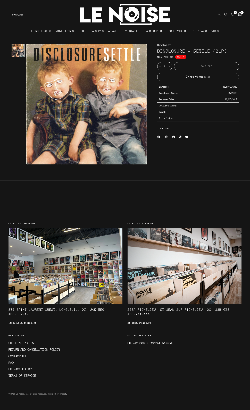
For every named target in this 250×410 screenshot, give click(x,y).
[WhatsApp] (181, 137)
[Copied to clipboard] (187, 137)
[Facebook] (159, 137)
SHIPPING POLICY (21, 343)
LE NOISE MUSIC (41, 31)
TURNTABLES (132, 31)
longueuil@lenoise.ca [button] (22, 322)
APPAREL (113, 31)
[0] (239, 14)
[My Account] (219, 14)
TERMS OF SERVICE (22, 375)
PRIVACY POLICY (21, 369)
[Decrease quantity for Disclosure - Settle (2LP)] (160, 66)
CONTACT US (17, 356)
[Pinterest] (174, 137)
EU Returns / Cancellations (150, 343)
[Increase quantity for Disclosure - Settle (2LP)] (169, 66)
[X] (167, 137)
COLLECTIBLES (177, 31)
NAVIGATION (16, 335)
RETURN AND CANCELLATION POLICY (34, 349)
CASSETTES (97, 31)
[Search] (226, 14)
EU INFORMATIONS (140, 335)
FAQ (11, 362)
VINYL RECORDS (65, 31)
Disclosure (164, 45)
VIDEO (215, 31)
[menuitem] (41, 31)
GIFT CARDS (200, 31)
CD (82, 31)
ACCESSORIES (154, 31)
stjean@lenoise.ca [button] (139, 322)
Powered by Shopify (57, 394)
